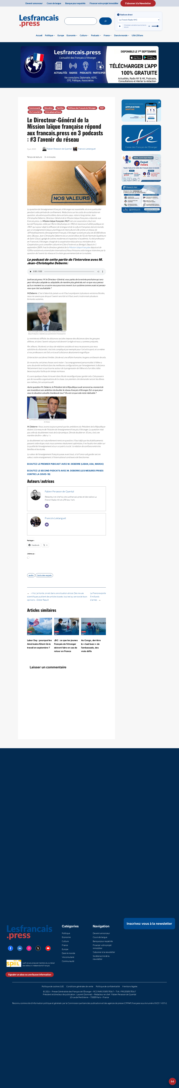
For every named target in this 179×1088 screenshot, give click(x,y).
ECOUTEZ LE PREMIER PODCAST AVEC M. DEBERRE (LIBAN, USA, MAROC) (65, 464)
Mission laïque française (79, 247)
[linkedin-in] (19, 948)
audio (31, 575)
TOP (102, 108)
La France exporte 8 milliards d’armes (98, 596)
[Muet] (149, 26)
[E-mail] (47, 506)
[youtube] (48, 948)
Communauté (34, 108)
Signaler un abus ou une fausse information (29, 974)
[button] (172, 1081)
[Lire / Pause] (119, 26)
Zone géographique (53, 112)
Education (48, 108)
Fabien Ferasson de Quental (59, 148)
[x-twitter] (38, 948)
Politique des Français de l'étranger (82, 108)
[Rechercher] (105, 21)
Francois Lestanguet (87, 148)
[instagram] (28, 948)
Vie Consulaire (35, 112)
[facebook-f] (10, 948)
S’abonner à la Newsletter (138, 3)
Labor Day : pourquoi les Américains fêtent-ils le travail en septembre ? (39, 644)
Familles (60, 108)
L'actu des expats (44, 575)
